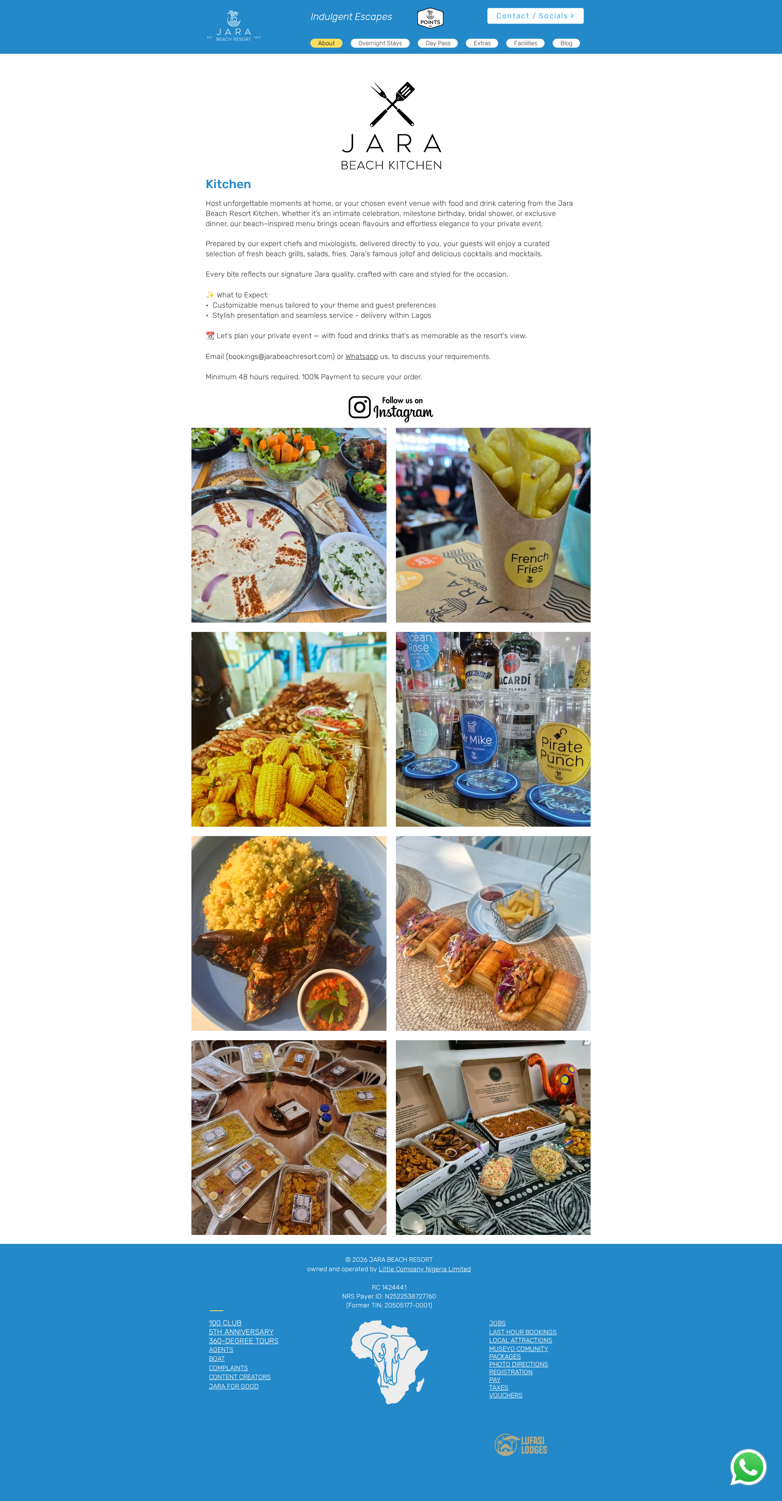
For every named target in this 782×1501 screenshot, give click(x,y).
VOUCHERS (506, 1395)
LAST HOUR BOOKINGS (523, 1332)
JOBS (497, 1323)
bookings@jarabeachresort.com (280, 356)
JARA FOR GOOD (234, 1386)
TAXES (498, 1387)
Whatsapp (361, 356)
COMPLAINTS (228, 1368)
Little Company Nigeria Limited (425, 1269)
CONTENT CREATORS (240, 1377)
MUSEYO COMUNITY (518, 1349)
